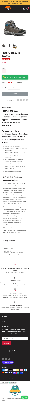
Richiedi (6, 343)
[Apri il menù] (2, 8)
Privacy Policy (5, 382)
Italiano (4, 350)
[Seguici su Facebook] (3, 359)
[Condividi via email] (27, 100)
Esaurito (15, 93)
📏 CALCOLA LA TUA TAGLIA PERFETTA (15, 77)
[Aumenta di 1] (18, 87)
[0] (27, 9)
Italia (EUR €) (14, 350)
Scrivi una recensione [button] (15, 255)
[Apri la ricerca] (21, 9)
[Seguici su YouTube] (9, 359)
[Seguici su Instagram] (6, 359)
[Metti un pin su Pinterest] (21, 100)
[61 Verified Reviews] (15, 396)
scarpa (4, 62)
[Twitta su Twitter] (24, 100)
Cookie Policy (13, 382)
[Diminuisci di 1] (9, 87)
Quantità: (4, 88)
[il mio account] (24, 9)
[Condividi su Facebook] (18, 100)
